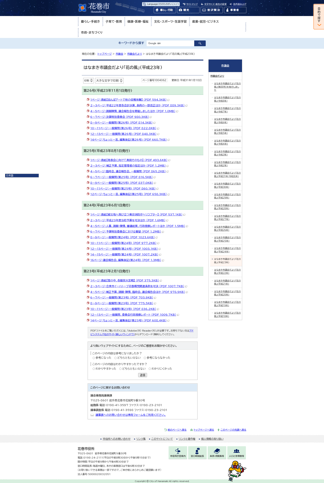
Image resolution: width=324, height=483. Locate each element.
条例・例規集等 (217, 456)
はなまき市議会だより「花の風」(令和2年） (227, 164)
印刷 (86, 80)
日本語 (9, 175)
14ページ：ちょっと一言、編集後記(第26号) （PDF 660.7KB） (128, 139)
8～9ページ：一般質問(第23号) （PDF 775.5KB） (121, 303)
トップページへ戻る (204, 430)
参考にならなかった (158, 357)
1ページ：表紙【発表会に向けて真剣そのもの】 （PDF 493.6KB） (128, 160)
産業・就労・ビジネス (205, 21)
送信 (142, 375)
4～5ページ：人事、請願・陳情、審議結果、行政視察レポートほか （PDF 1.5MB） (137, 226)
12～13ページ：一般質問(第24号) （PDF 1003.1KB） (124, 248)
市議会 (119, 54)
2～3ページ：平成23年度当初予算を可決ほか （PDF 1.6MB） (127, 220)
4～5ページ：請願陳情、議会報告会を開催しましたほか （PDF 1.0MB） (132, 111)
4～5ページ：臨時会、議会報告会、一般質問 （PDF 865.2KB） (128, 171)
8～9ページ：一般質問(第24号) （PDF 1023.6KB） (122, 237)
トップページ (105, 54)
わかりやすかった (106, 368)
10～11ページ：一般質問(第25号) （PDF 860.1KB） (123, 188)
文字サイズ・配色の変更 (215, 4)
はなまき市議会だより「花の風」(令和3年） (227, 153)
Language (163, 4)
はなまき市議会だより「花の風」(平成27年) (227, 217)
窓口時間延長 (197, 456)
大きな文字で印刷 (107, 80)
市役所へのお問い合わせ (117, 439)
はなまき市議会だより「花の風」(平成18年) (227, 314)
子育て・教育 (113, 21)
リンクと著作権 (187, 439)
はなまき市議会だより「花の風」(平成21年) (227, 282)
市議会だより (134, 54)
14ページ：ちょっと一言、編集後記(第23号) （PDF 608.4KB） (128, 320)
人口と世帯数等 (236, 456)
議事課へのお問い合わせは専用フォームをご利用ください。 (131, 415)
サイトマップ (192, 4)
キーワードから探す (131, 42)
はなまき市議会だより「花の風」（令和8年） (227, 99)
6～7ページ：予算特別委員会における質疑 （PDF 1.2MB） (125, 231)
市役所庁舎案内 (178, 456)
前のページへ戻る (177, 430)
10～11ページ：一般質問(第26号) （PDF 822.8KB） (123, 128)
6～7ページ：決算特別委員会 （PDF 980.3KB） (119, 117)
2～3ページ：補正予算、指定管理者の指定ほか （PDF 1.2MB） (128, 165)
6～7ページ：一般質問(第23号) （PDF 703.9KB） (121, 297)
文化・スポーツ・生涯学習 (170, 21)
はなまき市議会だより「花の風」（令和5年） (227, 131)
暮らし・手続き (90, 21)
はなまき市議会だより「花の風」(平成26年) (227, 228)
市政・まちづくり (92, 32)
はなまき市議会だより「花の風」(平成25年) (227, 239)
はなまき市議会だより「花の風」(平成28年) (227, 207)
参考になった (103, 357)
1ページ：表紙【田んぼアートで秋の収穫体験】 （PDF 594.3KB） (128, 99)
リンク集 (141, 439)
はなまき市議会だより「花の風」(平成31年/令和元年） (227, 174)
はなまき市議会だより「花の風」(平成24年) (227, 250)
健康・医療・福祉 (138, 21)
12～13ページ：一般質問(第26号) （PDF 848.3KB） (123, 134)
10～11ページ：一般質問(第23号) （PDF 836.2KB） (123, 309)
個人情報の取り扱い (212, 439)
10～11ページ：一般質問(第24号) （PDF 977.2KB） (123, 243)
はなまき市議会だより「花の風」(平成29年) (227, 196)
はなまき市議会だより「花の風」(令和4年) (227, 142)
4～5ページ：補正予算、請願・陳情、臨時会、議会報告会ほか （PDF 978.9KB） (137, 292)
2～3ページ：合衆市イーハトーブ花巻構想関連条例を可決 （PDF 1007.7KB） (137, 286)
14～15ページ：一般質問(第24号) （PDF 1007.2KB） (124, 254)
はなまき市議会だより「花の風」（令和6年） (227, 120)
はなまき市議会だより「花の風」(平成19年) (227, 303)
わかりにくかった (162, 368)
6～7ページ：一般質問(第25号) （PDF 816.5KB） (121, 177)
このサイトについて (162, 439)
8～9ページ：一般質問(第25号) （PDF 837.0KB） (121, 182)
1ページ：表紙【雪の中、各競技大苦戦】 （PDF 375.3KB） (124, 280)
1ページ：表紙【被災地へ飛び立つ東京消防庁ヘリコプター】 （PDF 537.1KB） (136, 214)
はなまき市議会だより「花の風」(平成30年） (227, 185)
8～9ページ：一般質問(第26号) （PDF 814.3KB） (121, 122)
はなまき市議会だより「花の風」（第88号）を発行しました (227, 86)
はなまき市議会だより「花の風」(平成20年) (227, 293)
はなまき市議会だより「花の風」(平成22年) (227, 271)
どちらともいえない (129, 357)
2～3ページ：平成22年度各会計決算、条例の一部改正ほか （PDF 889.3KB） (137, 105)
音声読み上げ (239, 4)
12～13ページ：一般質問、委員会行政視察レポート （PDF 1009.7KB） (133, 314)
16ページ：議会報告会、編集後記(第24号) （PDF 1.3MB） (125, 260)
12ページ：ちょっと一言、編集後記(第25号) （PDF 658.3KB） (128, 194)
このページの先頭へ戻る (233, 430)
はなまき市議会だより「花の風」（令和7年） (227, 110)
